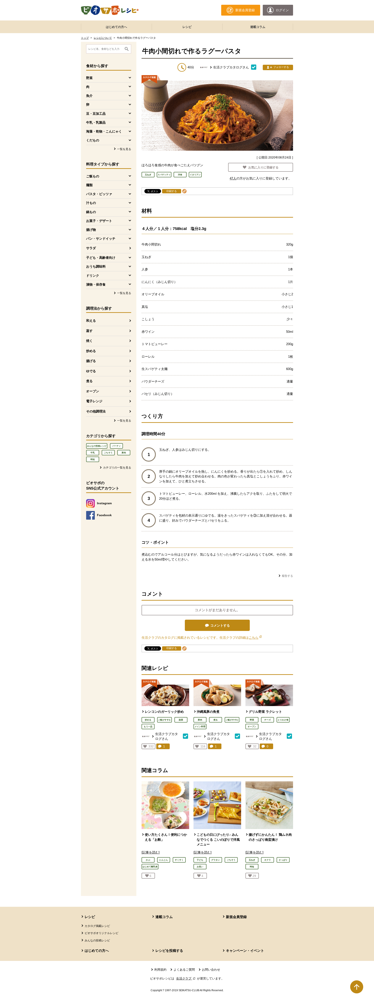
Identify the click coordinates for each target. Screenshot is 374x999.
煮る (89, 381)
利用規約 (160, 969)
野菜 (252, 720)
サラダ (91, 248)
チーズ (267, 720)
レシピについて (103, 37)
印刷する (171, 191)
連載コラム (257, 27)
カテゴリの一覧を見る (117, 467)
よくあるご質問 (184, 969)
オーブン (92, 391)
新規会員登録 (236, 917)
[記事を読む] (151, 852)
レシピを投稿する (169, 950)
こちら (255, 637)
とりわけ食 (283, 720)
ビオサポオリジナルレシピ (101, 933)
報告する (287, 575)
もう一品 (148, 726)
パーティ (116, 446)
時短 (92, 459)
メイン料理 (200, 726)
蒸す (89, 331)
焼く (89, 341)
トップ (85, 37)
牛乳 (92, 452)
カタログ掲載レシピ (97, 926)
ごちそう (108, 452)
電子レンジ (94, 401)
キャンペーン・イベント (245, 950)
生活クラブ (186, 978)
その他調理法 (96, 411)
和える (91, 320)
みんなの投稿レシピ (96, 446)
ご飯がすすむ (164, 720)
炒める (91, 351)
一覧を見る (124, 149)
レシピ (187, 27)
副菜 (181, 720)
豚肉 (124, 452)
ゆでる (91, 371)
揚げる (91, 361)
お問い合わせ (211, 969)
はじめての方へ (116, 27)
